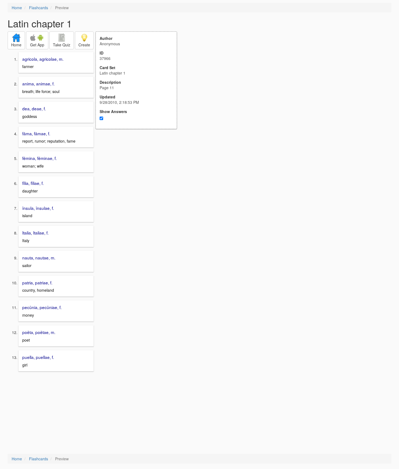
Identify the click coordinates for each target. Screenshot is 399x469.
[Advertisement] (139, 182)
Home (17, 7)
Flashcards (38, 7)
